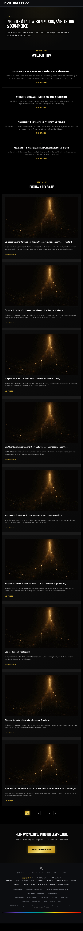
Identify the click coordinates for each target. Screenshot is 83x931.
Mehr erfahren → (41, 82)
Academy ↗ (50, 881)
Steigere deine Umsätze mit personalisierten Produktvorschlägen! (34, 310)
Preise (17, 881)
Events (33, 881)
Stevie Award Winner (46, 873)
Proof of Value (42, 884)
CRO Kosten (17, 884)
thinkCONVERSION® (63, 884)
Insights (40, 881)
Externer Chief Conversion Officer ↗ (57, 890)
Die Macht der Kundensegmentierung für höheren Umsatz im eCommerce (37, 447)
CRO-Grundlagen (32, 897)
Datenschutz (36, 901)
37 (50, 813)
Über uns (73, 881)
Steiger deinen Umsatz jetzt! (17, 652)
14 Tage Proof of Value (60, 873)
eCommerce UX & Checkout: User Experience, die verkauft (41, 122)
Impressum (25, 901)
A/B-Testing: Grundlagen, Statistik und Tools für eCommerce (41, 97)
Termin (26, 884)
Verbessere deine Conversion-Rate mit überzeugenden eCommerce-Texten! (38, 242)
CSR (59, 901)
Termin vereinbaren (40, 849)
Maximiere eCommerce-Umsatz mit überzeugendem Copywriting (33, 515)
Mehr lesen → (10, 254)
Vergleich (25, 881)
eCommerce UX (19, 897)
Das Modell (9, 881)
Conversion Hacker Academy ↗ (34, 890)
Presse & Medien (52, 893)
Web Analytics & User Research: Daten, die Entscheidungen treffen (41, 148)
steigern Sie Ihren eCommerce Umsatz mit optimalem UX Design (33, 378)
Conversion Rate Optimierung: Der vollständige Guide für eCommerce (41, 71)
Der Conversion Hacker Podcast (35, 893)
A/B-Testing (44, 897)
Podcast (52, 884)
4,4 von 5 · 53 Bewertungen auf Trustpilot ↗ (46, 878)
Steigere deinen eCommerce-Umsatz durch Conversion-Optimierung (35, 583)
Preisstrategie (64, 897)
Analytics (54, 897)
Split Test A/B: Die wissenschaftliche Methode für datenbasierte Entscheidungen (40, 788)
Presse (33, 884)
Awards (52, 901)
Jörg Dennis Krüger (62, 881)
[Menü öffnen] (79, 3)
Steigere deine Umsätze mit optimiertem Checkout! (27, 720)
